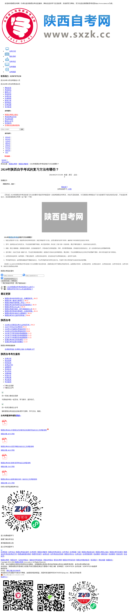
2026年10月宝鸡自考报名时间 (15, 331)
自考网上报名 (20, 349)
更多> (18, 415)
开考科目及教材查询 (12, 125)
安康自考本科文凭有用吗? (14, 340)
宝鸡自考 (7, 141)
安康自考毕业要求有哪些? (14, 342)
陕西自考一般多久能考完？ (14, 300)
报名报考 (4, 160)
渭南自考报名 (48, 560)
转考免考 (8, 378)
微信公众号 (9, 121)
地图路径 (109, 560)
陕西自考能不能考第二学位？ (15, 303)
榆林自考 (7, 150)
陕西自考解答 (23, 164)
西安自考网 (58, 560)
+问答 (70, 189)
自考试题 (8, 105)
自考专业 (8, 96)
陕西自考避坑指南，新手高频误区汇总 (18, 309)
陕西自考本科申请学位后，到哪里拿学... (19, 298)
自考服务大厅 (30, 349)
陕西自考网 (13, 164)
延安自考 (7, 147)
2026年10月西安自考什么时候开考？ (18, 325)
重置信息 (14, 281)
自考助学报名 (10, 349)
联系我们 (94, 560)
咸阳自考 (7, 143)
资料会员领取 (5, 162)
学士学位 (8, 371)
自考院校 (8, 98)
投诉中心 (4, 577)
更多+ (6, 152)
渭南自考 (7, 145)
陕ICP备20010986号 (13, 570)
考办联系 (8, 380)
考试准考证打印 (10, 117)
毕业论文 (8, 375)
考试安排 (8, 94)
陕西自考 (13, 560)
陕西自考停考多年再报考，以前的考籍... (19, 311)
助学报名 (8, 102)
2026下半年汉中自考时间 (14, 327)
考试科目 (8, 369)
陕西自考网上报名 (11, 115)
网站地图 (102, 560)
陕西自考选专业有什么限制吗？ (16, 313)
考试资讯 (8, 90)
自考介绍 (8, 358)
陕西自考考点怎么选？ (13, 307)
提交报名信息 (5, 281)
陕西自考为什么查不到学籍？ (15, 315)
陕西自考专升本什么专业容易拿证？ (20, 289)
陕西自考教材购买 (82, 560)
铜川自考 (7, 139)
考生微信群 (9, 119)
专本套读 (8, 107)
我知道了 (64, 187)
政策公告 (8, 100)
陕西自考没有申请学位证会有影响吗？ (18, 305)
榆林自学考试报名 (36, 560)
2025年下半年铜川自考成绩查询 (16, 335)
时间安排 (8, 363)
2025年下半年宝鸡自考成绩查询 (16, 333)
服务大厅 (8, 92)
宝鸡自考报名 (23, 560)
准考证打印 (9, 365)
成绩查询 (8, 367)
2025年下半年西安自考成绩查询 (16, 337)
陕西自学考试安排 (69, 560)
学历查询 (8, 382)
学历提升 (8, 123)
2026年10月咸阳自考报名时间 (15, 329)
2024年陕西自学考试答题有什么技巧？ (21, 287)
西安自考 (7, 137)
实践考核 (8, 373)
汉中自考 (7, 148)
